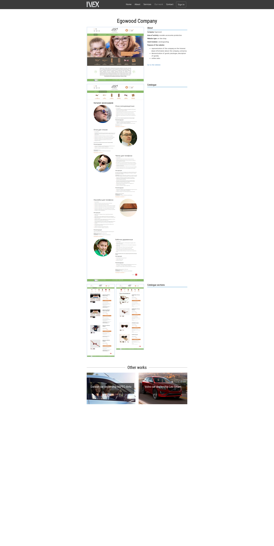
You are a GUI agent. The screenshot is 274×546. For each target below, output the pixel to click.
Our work (158, 4)
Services (147, 4)
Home (128, 4)
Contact (169, 4)
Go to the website (153, 65)
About (137, 4)
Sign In (181, 4)
